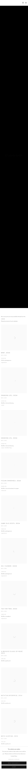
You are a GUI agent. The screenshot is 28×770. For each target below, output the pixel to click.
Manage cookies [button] (14, 759)
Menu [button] (26, 3)
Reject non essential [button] (14, 763)
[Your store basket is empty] (23, 3)
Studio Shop (14, 156)
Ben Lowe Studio (8, 3)
